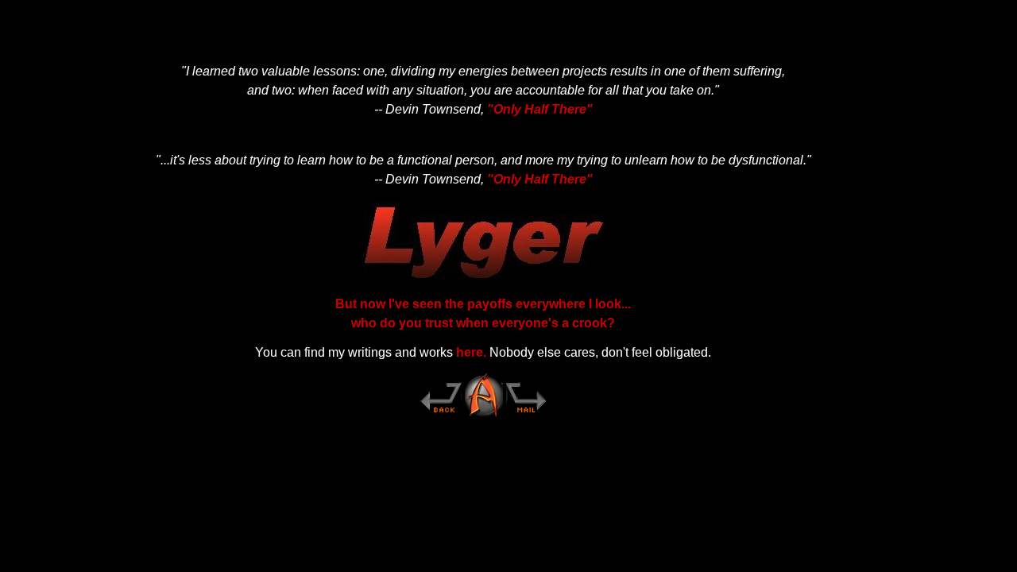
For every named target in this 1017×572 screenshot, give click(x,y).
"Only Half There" (540, 109)
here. (471, 352)
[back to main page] (440, 415)
